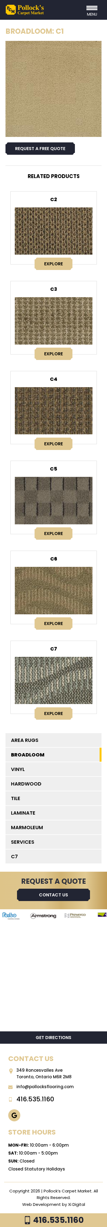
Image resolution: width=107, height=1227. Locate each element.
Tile (15, 798)
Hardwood (26, 783)
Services (22, 841)
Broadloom (27, 754)
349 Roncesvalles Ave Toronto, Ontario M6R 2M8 (44, 1073)
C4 (53, 379)
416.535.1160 (58, 1220)
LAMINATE (23, 812)
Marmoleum (27, 827)
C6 (53, 558)
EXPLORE (53, 264)
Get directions (53, 1037)
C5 (53, 468)
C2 (53, 199)
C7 (53, 648)
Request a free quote (40, 148)
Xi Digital (76, 1204)
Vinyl (18, 769)
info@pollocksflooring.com (45, 1087)
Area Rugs (24, 740)
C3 (53, 289)
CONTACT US (53, 895)
